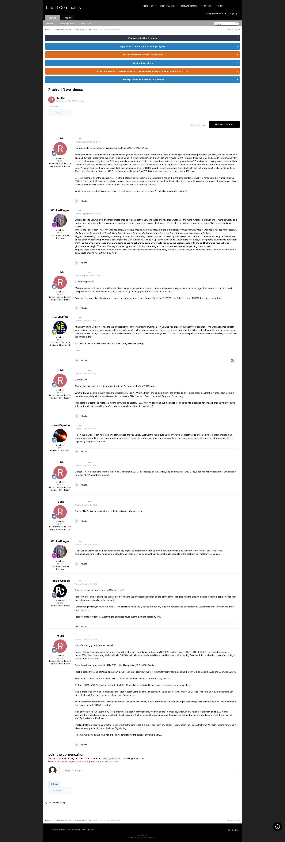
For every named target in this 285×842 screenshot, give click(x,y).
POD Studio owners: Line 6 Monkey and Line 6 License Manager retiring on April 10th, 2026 (142, 71)
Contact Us (233, 830)
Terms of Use (58, 829)
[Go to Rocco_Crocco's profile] (60, 591)
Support (207, 6)
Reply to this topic (224, 124)
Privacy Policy (73, 829)
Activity (68, 17)
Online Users (85, 23)
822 (61, 603)
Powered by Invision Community (142, 838)
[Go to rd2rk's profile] (51, 99)
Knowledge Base (66, 23)
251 (61, 232)
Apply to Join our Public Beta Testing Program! (143, 46)
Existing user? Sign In (214, 13)
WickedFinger (60, 210)
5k (61, 448)
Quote (84, 201)
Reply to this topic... (74, 770)
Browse (52, 17)
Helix (81, 101)
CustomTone (168, 6)
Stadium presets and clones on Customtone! (142, 79)
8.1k (61, 161)
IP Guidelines (88, 829)
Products (149, 6)
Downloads (189, 6)
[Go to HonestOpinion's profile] (60, 435)
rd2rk (62, 98)
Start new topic (198, 125)
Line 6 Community (63, 7)
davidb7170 (60, 317)
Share (55, 106)
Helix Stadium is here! (142, 63)
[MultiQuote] (77, 201)
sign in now (113, 758)
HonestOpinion (60, 425)
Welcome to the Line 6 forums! (142, 38)
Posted (87, 142)
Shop (220, 6)
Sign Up (233, 13)
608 (61, 340)
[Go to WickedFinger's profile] (60, 220)
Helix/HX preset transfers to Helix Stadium (142, 54)
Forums (49, 23)
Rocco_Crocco (60, 580)
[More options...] (80, 138)
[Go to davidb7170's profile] (60, 327)
